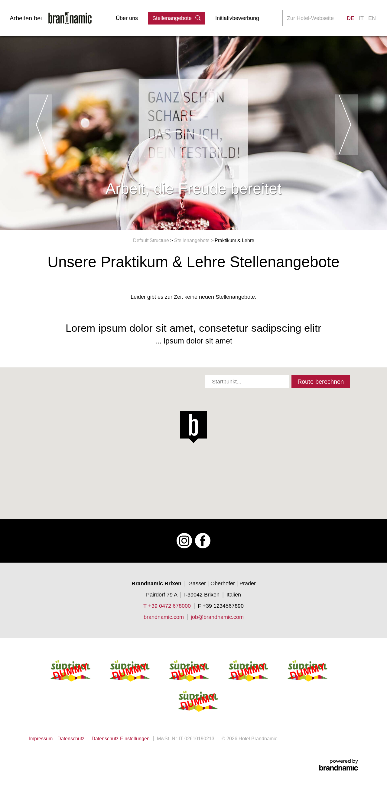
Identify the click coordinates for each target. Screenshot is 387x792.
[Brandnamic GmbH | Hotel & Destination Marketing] (338, 765)
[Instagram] (184, 540)
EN (372, 18)
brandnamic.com (164, 617)
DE (350, 18)
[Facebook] (202, 540)
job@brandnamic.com (217, 617)
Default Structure (151, 240)
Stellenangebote (192, 240)
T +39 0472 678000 (167, 606)
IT (361, 18)
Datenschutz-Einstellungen (121, 738)
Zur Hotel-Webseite (310, 18)
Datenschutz (70, 738)
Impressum (41, 738)
